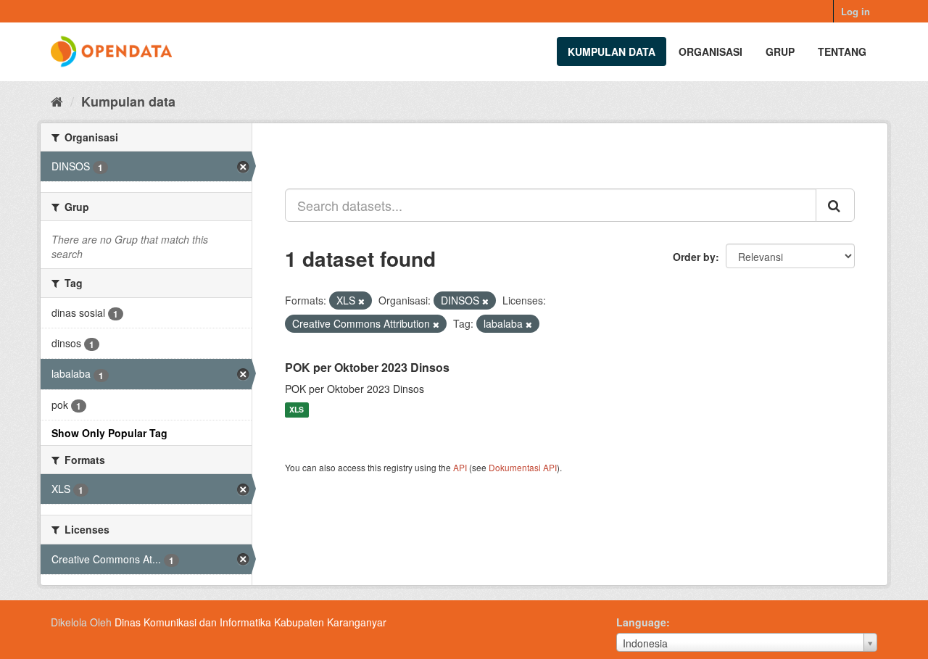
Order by (694, 256)
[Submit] (835, 205)
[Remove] (361, 301)
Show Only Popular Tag (109, 433)
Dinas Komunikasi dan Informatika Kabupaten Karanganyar (250, 622)
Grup (780, 51)
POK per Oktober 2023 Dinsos (367, 367)
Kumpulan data (611, 51)
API (460, 467)
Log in (855, 11)
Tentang (842, 51)
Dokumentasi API (523, 467)
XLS (296, 410)
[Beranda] (57, 100)
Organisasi (710, 51)
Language (641, 622)
